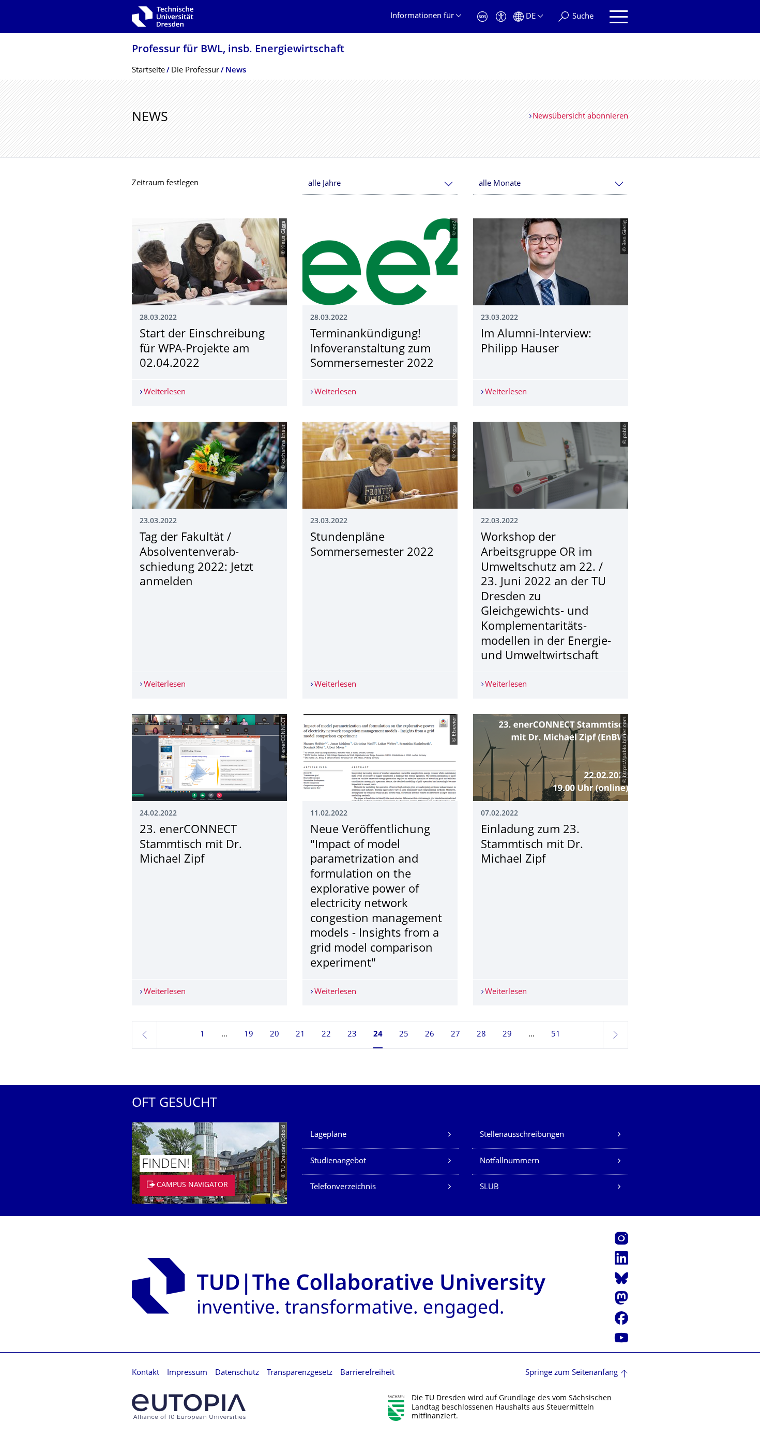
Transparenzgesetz (299, 1373)
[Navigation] (618, 16)
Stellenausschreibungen (522, 1135)
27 (455, 1035)
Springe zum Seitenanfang (571, 1373)
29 (507, 1035)
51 (555, 1035)
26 (429, 1035)
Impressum (187, 1373)
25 (403, 1035)
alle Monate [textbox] (500, 184)
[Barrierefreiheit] (501, 17)
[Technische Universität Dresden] (162, 16)
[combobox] (380, 184)
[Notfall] (482, 17)
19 (248, 1035)
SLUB (489, 1187)
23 (352, 1035)
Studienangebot (338, 1161)
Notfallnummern (509, 1161)
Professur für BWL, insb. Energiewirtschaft (238, 50)
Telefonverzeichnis (343, 1187)
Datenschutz (237, 1373)
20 (274, 1035)
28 (481, 1035)
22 (326, 1035)
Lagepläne (328, 1135)
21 (300, 1035)
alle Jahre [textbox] (324, 184)
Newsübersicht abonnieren (580, 117)
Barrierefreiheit (367, 1373)
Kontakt (145, 1373)
